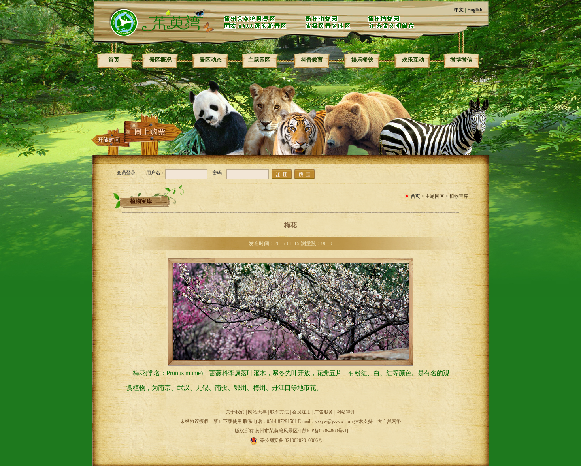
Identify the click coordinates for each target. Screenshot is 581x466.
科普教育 (312, 60)
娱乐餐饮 (362, 60)
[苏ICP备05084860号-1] (324, 431)
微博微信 (461, 60)
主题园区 (259, 60)
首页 (113, 60)
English (475, 10)
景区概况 (160, 60)
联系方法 (279, 412)
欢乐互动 (413, 60)
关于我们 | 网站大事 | (248, 412)
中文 (459, 10)
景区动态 (211, 60)
